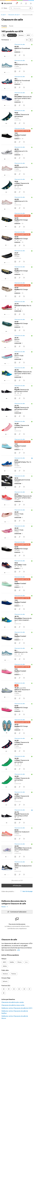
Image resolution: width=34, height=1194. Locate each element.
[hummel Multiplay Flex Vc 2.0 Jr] (17, 465)
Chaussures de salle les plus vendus (12, 1002)
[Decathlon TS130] (17, 566)
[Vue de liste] (31, 39)
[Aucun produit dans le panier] (30, 3)
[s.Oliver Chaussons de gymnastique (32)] (17, 799)
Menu (5, 8)
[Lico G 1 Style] (17, 357)
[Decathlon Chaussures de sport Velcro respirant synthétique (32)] (17, 621)
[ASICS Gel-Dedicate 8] (17, 834)
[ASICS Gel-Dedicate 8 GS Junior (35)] (17, 868)
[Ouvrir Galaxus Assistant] (26, 3)
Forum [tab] (11, 26)
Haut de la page (27, 891)
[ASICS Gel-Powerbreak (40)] (17, 50)
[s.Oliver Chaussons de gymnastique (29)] (17, 428)
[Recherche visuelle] (30, 8)
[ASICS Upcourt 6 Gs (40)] (17, 203)
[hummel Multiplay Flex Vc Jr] (17, 308)
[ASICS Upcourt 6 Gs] (17, 66)
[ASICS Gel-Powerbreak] (17, 82)
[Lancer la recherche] (11, 8)
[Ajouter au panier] (24, 55)
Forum (3, 907)
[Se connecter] (21, 3)
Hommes (21, 35)
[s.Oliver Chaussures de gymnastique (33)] (17, 781)
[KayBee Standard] (17, 135)
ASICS (28, 35)
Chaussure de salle (20, 44)
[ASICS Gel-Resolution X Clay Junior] (17, 691)
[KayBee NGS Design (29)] (17, 290)
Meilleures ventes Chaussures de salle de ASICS (16, 1008)
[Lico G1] (17, 256)
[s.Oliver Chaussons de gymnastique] (17, 117)
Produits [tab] (4, 26)
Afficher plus (17, 885)
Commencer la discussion (18, 912)
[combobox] (3, 35)
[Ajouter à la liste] (19, 55)
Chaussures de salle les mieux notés (12, 1005)
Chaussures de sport (14, 14)
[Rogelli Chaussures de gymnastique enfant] (17, 392)
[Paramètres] (16, 3)
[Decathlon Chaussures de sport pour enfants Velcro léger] (17, 99)
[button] (32, 45)
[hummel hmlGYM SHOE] (17, 482)
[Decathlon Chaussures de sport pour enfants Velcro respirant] (17, 374)
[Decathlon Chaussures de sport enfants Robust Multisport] (17, 851)
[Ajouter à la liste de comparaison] (15, 55)
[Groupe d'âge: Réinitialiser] (15, 35)
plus (18, 950)
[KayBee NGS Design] (17, 220)
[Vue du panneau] (27, 39)
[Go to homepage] (7, 3)
